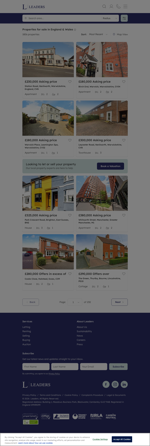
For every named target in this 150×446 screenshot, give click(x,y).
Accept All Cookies (121, 439)
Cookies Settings (100, 439)
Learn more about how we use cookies (35, 443)
